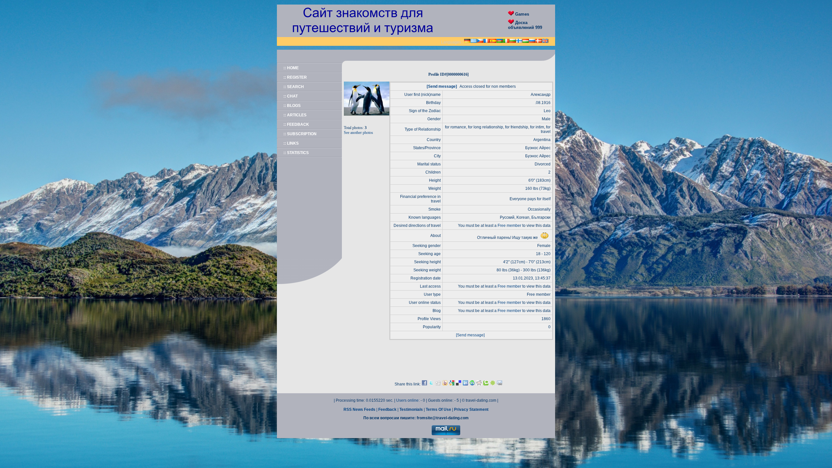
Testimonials (411, 409)
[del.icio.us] (458, 384)
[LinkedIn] (465, 384)
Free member (509, 225)
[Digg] (438, 384)
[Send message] (442, 86)
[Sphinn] (492, 384)
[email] (499, 384)
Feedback (387, 409)
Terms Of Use (439, 409)
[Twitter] (431, 384)
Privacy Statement (471, 409)
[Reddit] (479, 384)
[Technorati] (485, 384)
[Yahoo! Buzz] (445, 384)
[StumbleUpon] (472, 384)
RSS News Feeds (360, 409)
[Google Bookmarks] (451, 384)
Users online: (408, 400)
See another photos (358, 132)
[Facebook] (424, 384)
